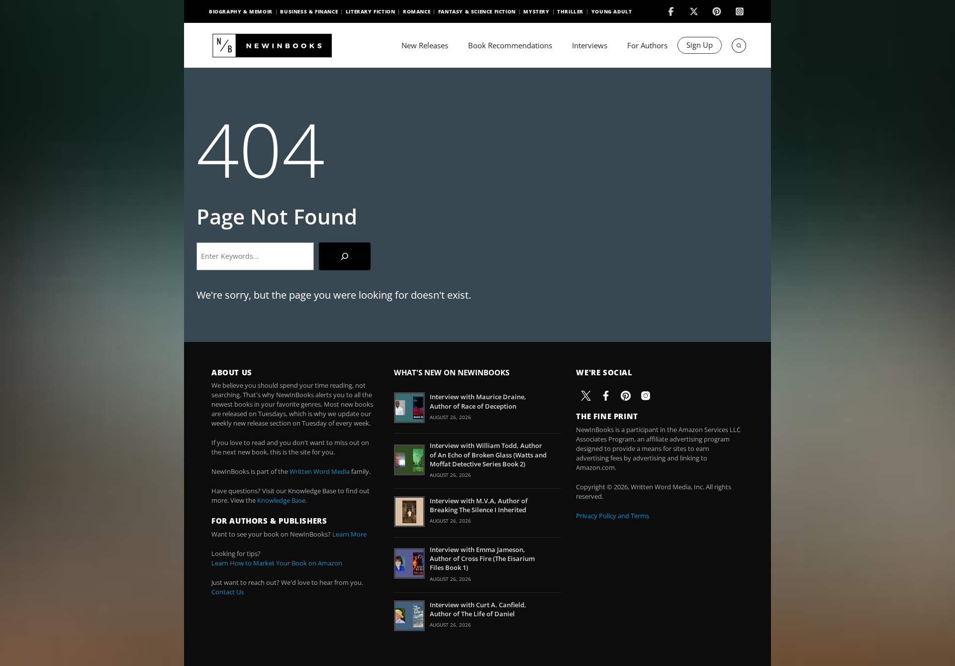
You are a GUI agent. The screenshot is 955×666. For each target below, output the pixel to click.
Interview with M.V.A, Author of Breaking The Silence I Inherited (479, 505)
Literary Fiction (370, 11)
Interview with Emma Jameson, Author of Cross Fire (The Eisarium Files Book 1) (482, 558)
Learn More (349, 534)
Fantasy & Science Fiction (477, 11)
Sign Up (699, 45)
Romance (416, 11)
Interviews (589, 45)
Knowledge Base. (282, 500)
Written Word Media (319, 471)
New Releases (424, 45)
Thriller (570, 11)
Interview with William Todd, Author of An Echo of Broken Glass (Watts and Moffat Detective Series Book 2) (488, 454)
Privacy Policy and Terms (612, 515)
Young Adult (611, 11)
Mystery (536, 11)
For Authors (647, 45)
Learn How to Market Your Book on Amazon (276, 562)
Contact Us (227, 591)
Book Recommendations (510, 45)
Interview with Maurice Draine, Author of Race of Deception (478, 401)
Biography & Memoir (241, 11)
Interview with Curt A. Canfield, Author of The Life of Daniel (478, 609)
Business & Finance (309, 11)
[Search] (345, 256)
